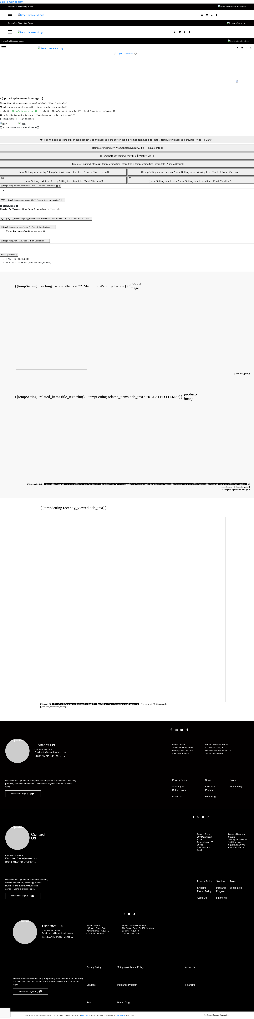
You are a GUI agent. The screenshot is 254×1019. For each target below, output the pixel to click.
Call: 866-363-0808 (43, 749)
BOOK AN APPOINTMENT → (50, 756)
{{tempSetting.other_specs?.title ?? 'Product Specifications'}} (27, 227)
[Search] (212, 15)
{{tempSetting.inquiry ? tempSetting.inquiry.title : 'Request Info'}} (127, 147)
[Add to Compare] (115, 53)
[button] (10, 14)
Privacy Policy (179, 780)
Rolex (233, 780)
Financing (210, 796)
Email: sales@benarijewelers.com (50, 752)
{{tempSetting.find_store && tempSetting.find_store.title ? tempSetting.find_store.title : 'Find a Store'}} (127, 163)
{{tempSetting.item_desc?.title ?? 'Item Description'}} (24, 241)
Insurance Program (221, 890)
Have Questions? (8, 255)
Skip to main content (11, 1)
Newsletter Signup (19, 793)
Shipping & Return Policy (179, 788)
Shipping (204, 890)
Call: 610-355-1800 (214, 753)
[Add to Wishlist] (137, 53)
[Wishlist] (202, 15)
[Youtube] (182, 730)
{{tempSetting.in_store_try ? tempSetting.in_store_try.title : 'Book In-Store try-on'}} (63, 172)
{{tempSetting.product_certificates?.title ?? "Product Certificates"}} (30, 186)
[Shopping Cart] (207, 15)
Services (209, 780)
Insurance (210, 788)
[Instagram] (177, 730)
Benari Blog (236, 786)
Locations (241, 6)
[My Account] (216, 15)
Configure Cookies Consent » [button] (216, 1015)
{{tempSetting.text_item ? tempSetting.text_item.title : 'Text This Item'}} (63, 181)
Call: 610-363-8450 (181, 753)
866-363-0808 (23, 259)
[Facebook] (171, 730)
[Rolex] (235, 15)
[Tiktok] (187, 730)
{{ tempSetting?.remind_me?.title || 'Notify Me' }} (127, 155)
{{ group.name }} (8, 118)
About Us (177, 796)
